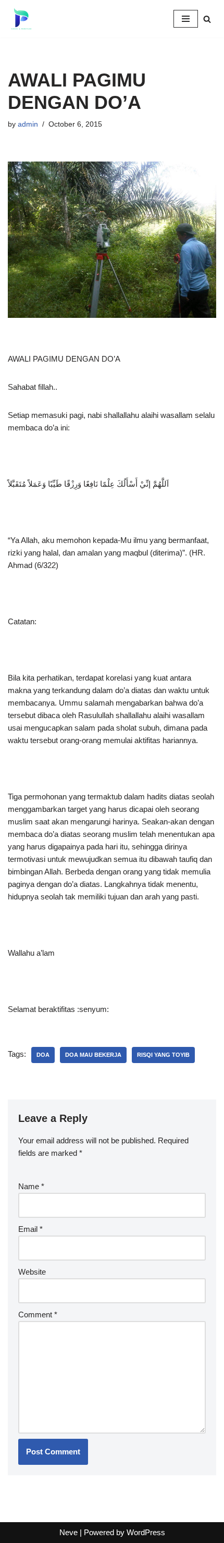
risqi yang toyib (163, 1055)
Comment (37, 1314)
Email (30, 1229)
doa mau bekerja (93, 1055)
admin (28, 124)
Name (31, 1186)
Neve (68, 1532)
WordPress (146, 1532)
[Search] (207, 19)
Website (32, 1271)
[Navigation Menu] (185, 19)
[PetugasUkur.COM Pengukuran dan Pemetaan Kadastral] (21, 18)
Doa (42, 1055)
